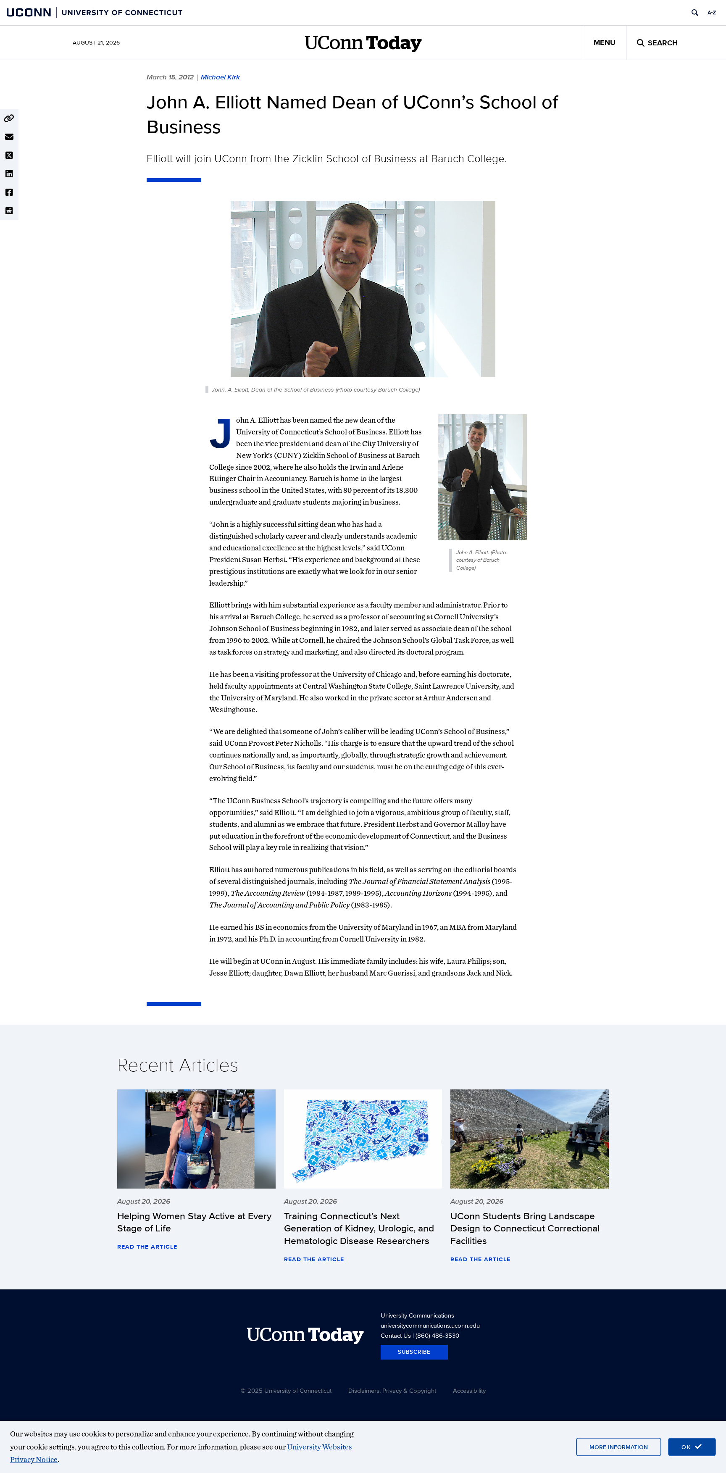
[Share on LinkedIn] (9, 174)
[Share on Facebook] (9, 192)
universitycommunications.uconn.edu (430, 1325)
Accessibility (469, 1390)
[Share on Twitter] (9, 155)
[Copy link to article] (9, 118)
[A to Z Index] (711, 12)
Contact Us (396, 1335)
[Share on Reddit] (9, 211)
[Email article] (9, 137)
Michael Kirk (220, 77)
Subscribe (414, 1352)
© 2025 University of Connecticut (286, 1390)
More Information (618, 1447)
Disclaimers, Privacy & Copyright (392, 1390)
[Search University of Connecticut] (695, 12)
